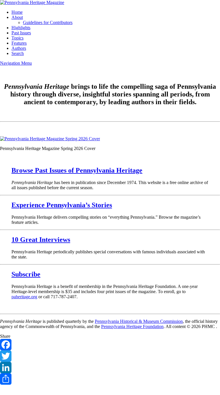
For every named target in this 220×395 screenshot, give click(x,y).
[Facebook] (110, 344)
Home (17, 12)
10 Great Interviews (40, 239)
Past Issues (21, 32)
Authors (18, 48)
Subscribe (25, 274)
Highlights (20, 27)
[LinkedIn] (110, 367)
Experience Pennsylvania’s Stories (61, 205)
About (17, 17)
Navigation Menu (16, 63)
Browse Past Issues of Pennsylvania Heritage (76, 170)
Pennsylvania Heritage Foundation (132, 326)
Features (19, 43)
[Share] (110, 379)
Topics (17, 37)
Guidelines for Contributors (47, 22)
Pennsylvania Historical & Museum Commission (139, 321)
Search (17, 53)
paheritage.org (24, 296)
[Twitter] (110, 356)
